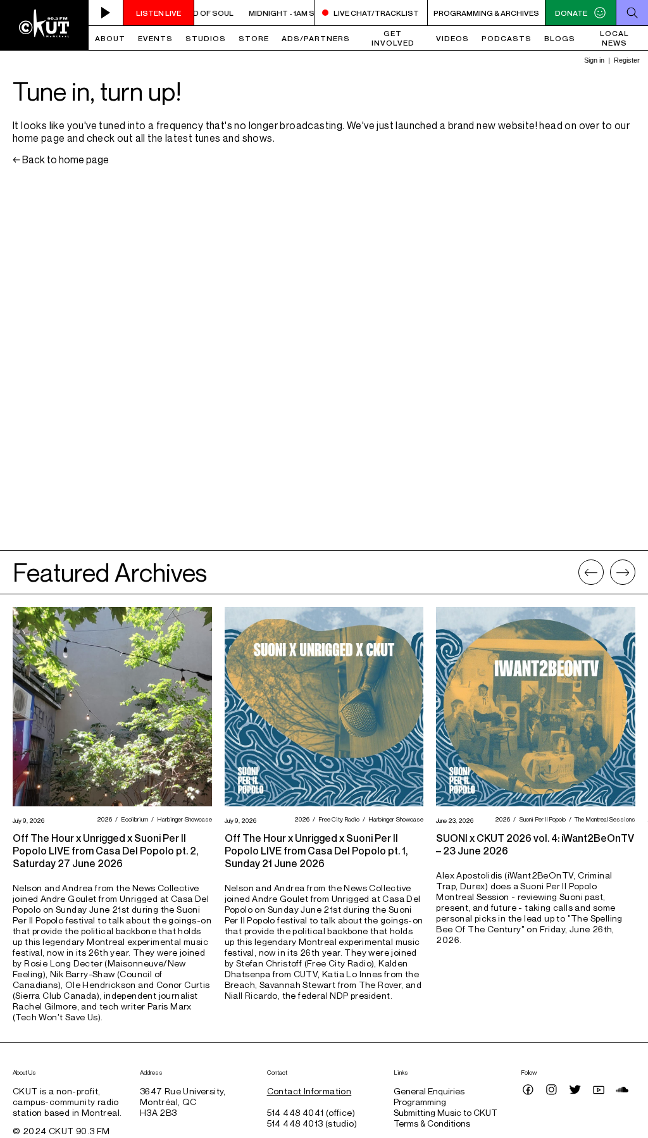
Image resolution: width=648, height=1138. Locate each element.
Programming (420, 1101)
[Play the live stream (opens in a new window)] (106, 12)
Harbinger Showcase (183, 819)
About (110, 38)
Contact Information (309, 1090)
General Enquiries (429, 1090)
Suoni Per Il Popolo (541, 819)
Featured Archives (110, 572)
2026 (103, 819)
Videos (452, 38)
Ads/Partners (316, 38)
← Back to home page (61, 159)
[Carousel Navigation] (606, 572)
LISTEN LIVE (158, 13)
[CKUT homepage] (44, 25)
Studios (205, 38)
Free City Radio (337, 819)
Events (155, 38)
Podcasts (507, 38)
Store (254, 38)
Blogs (559, 38)
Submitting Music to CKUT (445, 1112)
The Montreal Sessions (603, 819)
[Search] (632, 12)
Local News (614, 37)
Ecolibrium (133, 819)
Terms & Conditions (432, 1123)
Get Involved (392, 37)
